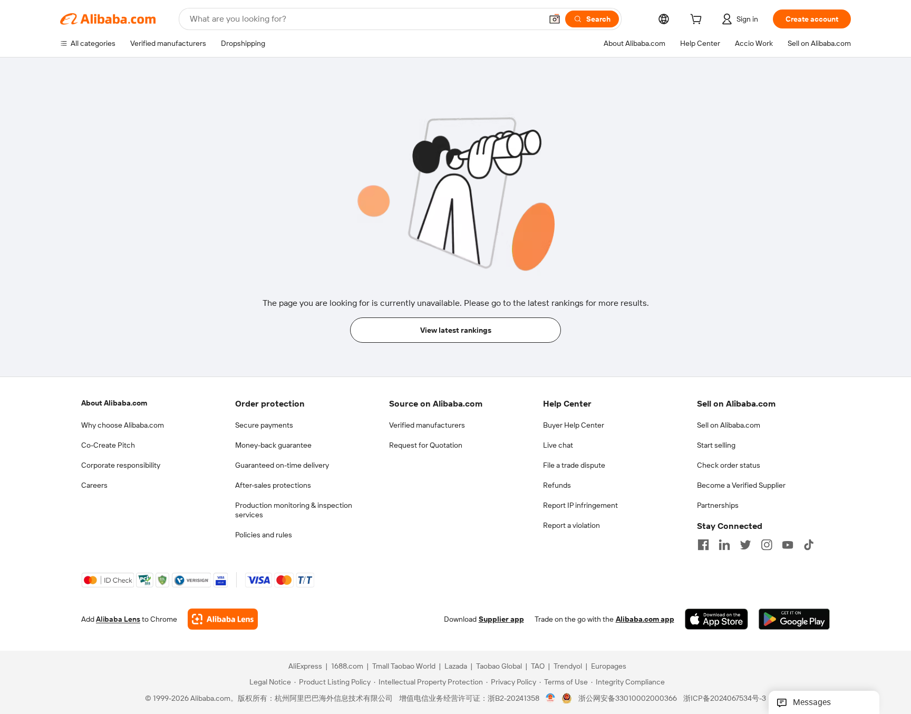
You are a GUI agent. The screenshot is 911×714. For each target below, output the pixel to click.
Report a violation (571, 525)
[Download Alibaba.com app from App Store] (716, 619)
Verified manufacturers (427, 425)
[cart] (698, 20)
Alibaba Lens (118, 619)
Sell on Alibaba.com (728, 425)
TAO (538, 666)
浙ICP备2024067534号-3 (724, 698)
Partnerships (718, 505)
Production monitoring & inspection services (293, 510)
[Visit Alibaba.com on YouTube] (787, 544)
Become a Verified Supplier (741, 485)
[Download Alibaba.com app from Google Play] (794, 619)
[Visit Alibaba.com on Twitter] (745, 544)
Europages (608, 666)
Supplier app (501, 619)
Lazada (455, 666)
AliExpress (305, 666)
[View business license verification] (551, 698)
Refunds (557, 485)
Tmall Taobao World (403, 666)
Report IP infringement (580, 505)
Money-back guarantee (273, 445)
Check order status (728, 465)
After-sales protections (273, 485)
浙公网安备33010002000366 (627, 698)
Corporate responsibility (120, 465)
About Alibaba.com (114, 403)
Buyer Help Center (573, 425)
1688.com (347, 666)
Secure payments (264, 425)
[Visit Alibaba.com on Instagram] (766, 544)
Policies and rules (263, 534)
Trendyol (568, 666)
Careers (94, 485)
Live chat (558, 445)
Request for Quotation (425, 445)
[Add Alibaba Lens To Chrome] (223, 619)
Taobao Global (499, 666)
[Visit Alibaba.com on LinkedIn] (724, 544)
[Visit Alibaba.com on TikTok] (808, 544)
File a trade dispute (574, 465)
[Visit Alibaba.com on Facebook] (703, 544)
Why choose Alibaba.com (122, 425)
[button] (554, 19)
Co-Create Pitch (108, 445)
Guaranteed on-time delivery (282, 465)
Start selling (716, 445)
